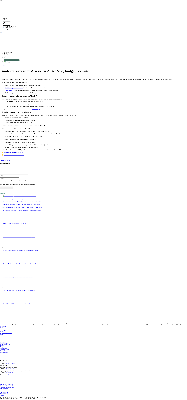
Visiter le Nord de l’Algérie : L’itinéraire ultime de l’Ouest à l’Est (17, 303)
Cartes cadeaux (6, 25)
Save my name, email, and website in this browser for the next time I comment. (20, 180)
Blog (4, 23)
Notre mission (6, 19)
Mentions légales (4, 388)
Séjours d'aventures (4, 350)
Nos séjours (5, 18)
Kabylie (2, 346)
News (6, 66)
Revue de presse (4, 391)
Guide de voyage (8, 54)
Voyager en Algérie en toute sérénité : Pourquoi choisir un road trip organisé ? (19, 263)
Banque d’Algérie (36, 109)
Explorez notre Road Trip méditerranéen (14, 155)
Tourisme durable (4, 392)
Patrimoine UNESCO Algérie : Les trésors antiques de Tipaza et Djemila (18, 277)
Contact (2, 395)
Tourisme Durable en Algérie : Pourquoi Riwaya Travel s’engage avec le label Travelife (21, 204)
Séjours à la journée (4, 352)
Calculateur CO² (4, 393)
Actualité (2, 66)
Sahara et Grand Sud (5, 344)
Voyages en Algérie (8, 52)
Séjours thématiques (5, 349)
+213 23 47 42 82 (10, 368)
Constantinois (3, 348)
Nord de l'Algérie (4, 343)
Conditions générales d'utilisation (8, 385)
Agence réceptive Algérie (6, 333)
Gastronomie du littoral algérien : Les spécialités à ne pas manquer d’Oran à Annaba (20, 250)
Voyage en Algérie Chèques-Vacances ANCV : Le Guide (14, 223)
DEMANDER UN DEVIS (9, 26)
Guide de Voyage (7, 21)
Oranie (2, 345)
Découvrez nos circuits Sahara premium (13, 152)
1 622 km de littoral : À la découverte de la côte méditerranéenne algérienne (19, 237)
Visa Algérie (3, 330)
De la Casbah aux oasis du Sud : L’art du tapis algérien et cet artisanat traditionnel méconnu (22, 210)
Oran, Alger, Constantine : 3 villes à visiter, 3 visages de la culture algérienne (19, 290)
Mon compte (6, 29)
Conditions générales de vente (7, 387)
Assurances (3, 389)
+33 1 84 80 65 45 (8, 27)
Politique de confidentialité (6, 384)
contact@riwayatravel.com (10, 374)
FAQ (4, 22)
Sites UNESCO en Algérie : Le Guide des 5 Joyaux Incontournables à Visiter (19, 198)
